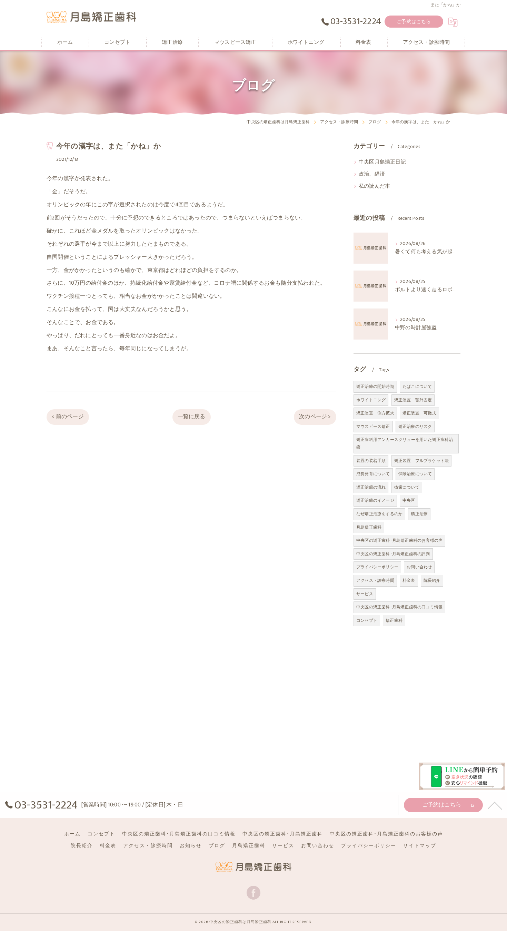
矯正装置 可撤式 (419, 413)
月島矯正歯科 (368, 527)
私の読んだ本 (374, 186)
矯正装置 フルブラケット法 (421, 460)
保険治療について (415, 473)
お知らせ (191, 846)
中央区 (408, 500)
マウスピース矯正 (373, 426)
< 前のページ (67, 416)
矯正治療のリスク (415, 426)
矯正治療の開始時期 (375, 386)
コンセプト (366, 620)
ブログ (217, 846)
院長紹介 (432, 580)
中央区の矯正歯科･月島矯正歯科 (282, 834)
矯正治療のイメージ (375, 500)
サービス (364, 593)
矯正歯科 (394, 620)
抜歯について (406, 487)
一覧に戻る (192, 416)
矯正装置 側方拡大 (375, 413)
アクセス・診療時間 (375, 580)
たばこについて (417, 386)
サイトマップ (419, 846)
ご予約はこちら (414, 22)
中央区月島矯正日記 (382, 162)
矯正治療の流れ (371, 487)
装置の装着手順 (371, 460)
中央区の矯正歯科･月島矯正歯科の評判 (393, 553)
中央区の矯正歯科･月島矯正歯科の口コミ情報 (399, 607)
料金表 (408, 580)
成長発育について (373, 473)
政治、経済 (372, 174)
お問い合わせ (419, 567)
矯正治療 (419, 513)
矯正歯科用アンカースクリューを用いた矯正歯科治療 (404, 443)
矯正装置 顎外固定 (413, 399)
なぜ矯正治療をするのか (379, 513)
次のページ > (315, 416)
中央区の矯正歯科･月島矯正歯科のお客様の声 (399, 540)
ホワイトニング (371, 399)
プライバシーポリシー (377, 567)
